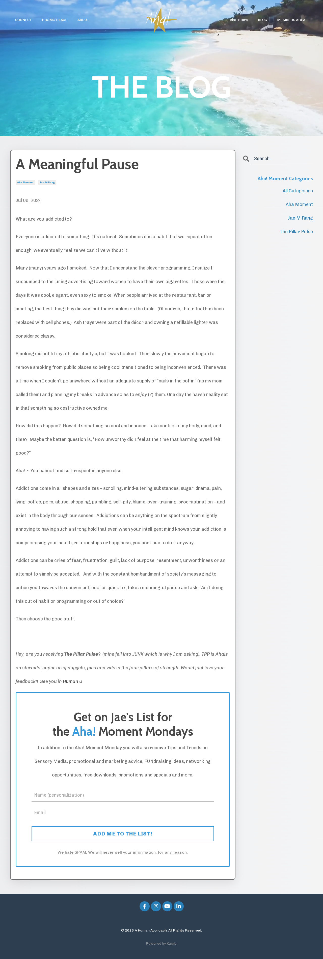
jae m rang (47, 182)
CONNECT (23, 20)
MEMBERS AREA (291, 20)
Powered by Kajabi (161, 943)
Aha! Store (239, 20)
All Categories (298, 191)
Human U (72, 681)
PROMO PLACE (54, 20)
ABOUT (83, 20)
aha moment (25, 182)
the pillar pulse (296, 231)
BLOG (262, 20)
